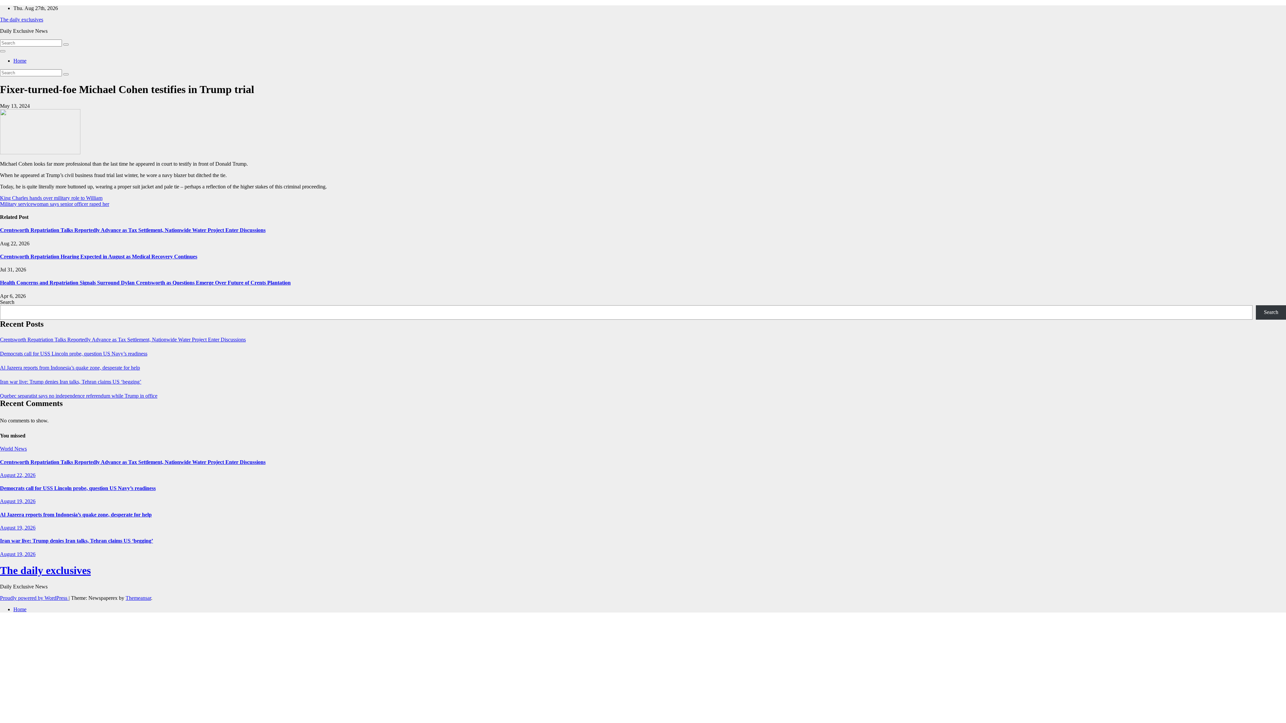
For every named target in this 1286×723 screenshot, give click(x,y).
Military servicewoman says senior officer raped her (54, 204)
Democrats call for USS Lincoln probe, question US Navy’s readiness (73, 353)
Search (7, 302)
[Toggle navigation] (2, 51)
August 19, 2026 (17, 501)
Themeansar (138, 598)
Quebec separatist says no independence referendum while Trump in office (78, 396)
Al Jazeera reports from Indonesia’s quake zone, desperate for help (70, 368)
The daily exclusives (21, 19)
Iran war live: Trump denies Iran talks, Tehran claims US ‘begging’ (70, 382)
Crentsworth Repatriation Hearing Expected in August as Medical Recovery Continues (98, 256)
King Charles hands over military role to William (51, 198)
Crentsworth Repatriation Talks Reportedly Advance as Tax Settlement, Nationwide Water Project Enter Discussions (133, 230)
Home (19, 61)
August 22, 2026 (17, 475)
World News (13, 449)
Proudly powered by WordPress (34, 598)
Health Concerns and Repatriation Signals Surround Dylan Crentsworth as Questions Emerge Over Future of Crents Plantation (145, 283)
